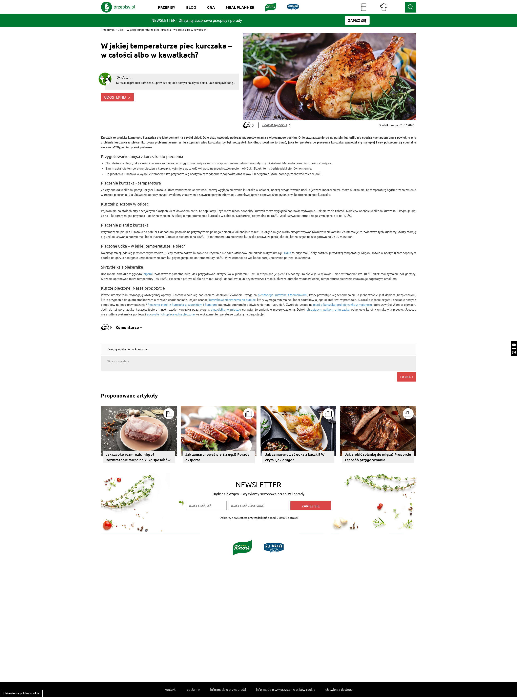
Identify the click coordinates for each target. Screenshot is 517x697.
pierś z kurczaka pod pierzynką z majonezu (342, 305)
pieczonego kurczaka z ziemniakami (283, 295)
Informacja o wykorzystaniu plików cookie (285, 689)
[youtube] (514, 345)
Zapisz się (311, 506)
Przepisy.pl (108, 30)
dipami (148, 274)
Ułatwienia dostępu (339, 689)
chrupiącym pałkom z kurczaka (328, 309)
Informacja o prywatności (228, 689)
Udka (287, 253)
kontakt (170, 689)
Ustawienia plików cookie (21, 693)
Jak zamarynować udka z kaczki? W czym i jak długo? (295, 457)
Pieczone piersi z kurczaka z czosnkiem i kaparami (182, 305)
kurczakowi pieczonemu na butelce (232, 300)
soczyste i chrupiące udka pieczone (171, 314)
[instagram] (514, 352)
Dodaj (406, 377)
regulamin (193, 689)
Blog (120, 30)
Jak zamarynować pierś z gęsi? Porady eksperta (217, 457)
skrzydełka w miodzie (226, 309)
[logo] (118, 7)
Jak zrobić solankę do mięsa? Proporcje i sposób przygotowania (378, 457)
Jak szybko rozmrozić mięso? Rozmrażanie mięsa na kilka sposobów (138, 457)
